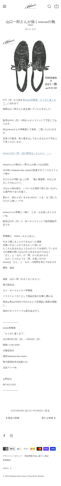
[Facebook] (4, 435)
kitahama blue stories (18, 476)
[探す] (49, 7)
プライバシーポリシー (13, 456)
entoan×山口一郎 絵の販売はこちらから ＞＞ (27, 153)
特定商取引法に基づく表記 (37, 456)
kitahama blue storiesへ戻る (30, 410)
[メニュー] (4, 6)
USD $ (5, 468)
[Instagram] (11, 435)
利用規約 (7, 460)
